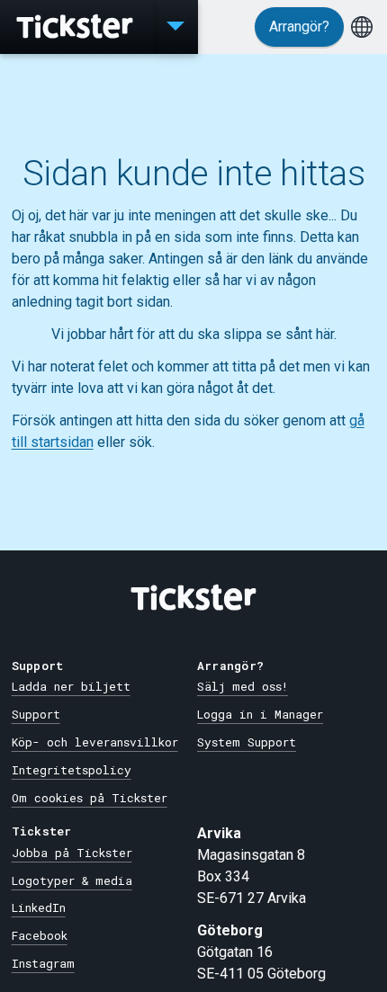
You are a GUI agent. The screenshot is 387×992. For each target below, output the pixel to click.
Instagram (43, 963)
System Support (246, 742)
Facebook (40, 935)
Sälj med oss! (242, 686)
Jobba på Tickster (72, 852)
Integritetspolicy (71, 770)
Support (36, 714)
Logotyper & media (72, 880)
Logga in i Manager (260, 714)
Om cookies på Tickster (89, 798)
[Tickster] (76, 27)
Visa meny (175, 27)
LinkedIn (39, 907)
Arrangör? (299, 26)
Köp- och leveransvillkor (95, 742)
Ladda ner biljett (71, 686)
